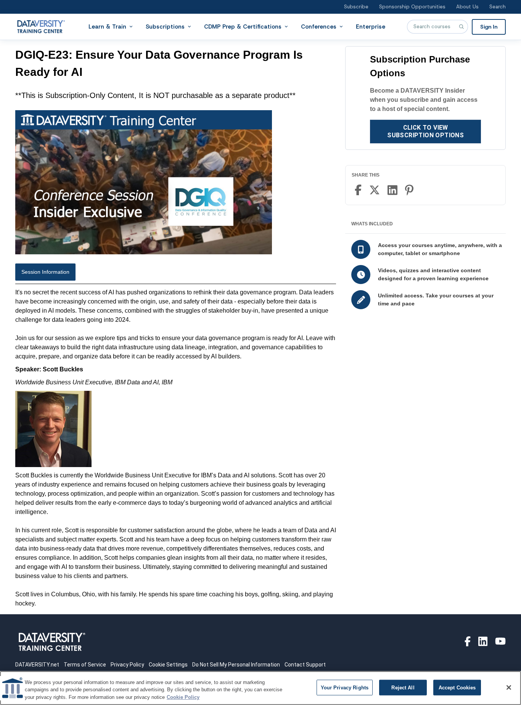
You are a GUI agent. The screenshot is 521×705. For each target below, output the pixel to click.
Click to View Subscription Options (425, 131)
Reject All (402, 687)
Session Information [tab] (45, 272)
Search (497, 6)
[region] (260, 688)
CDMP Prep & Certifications (242, 26)
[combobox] (437, 27)
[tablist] (175, 273)
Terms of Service (85, 665)
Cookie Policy (183, 697)
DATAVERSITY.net (37, 665)
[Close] (508, 687)
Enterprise (370, 26)
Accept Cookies (457, 687)
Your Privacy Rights (344, 687)
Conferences (318, 26)
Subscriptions (165, 26)
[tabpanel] (175, 448)
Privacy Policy (127, 665)
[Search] (461, 26)
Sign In (488, 26)
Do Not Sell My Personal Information (236, 665)
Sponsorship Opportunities (412, 6)
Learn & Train (107, 26)
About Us (467, 6)
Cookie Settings (168, 665)
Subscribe (356, 6)
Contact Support (305, 665)
